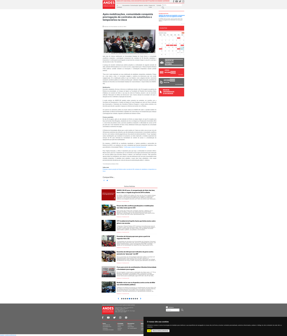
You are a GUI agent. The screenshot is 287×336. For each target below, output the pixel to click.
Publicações (105, 328)
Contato (159, 5)
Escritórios (120, 328)
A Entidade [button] (119, 6)
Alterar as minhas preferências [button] (160, 330)
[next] (183, 32)
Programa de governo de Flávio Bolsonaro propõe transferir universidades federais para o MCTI (171, 16)
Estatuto (119, 329)
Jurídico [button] (146, 5)
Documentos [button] (126, 5)
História (119, 326)
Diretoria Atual (121, 325)
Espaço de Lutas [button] (152, 6)
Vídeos (142, 326)
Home (104, 323)
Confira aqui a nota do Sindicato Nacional (135, 147)
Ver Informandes (179, 84)
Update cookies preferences (8, 335)
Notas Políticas (131, 326)
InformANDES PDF (106, 325)
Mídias (142, 323)
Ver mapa (132, 310)
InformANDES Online (107, 326)
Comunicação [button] (134, 5)
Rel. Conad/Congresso (132, 328)
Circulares (130, 325)
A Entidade (120, 323)
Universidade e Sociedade (108, 329)
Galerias (142, 325)
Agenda (141, 5)
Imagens (142, 328)
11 (127, 298)
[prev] (182, 32)
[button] (182, 23)
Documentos (131, 323)
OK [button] (149, 330)
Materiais (143, 329)
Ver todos (180, 74)
